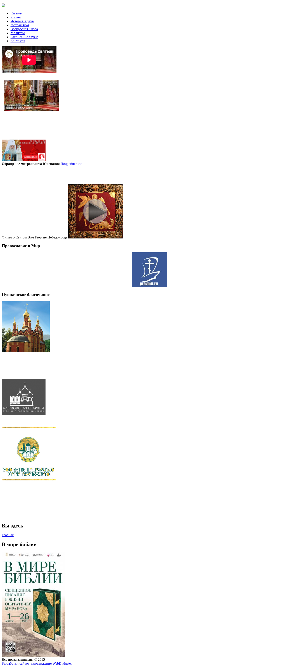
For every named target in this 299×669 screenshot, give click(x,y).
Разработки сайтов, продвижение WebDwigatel (37, 663)
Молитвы (18, 33)
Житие (16, 17)
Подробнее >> (71, 164)
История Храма (22, 21)
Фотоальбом (20, 25)
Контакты (18, 41)
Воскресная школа (24, 29)
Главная (16, 13)
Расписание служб (24, 37)
